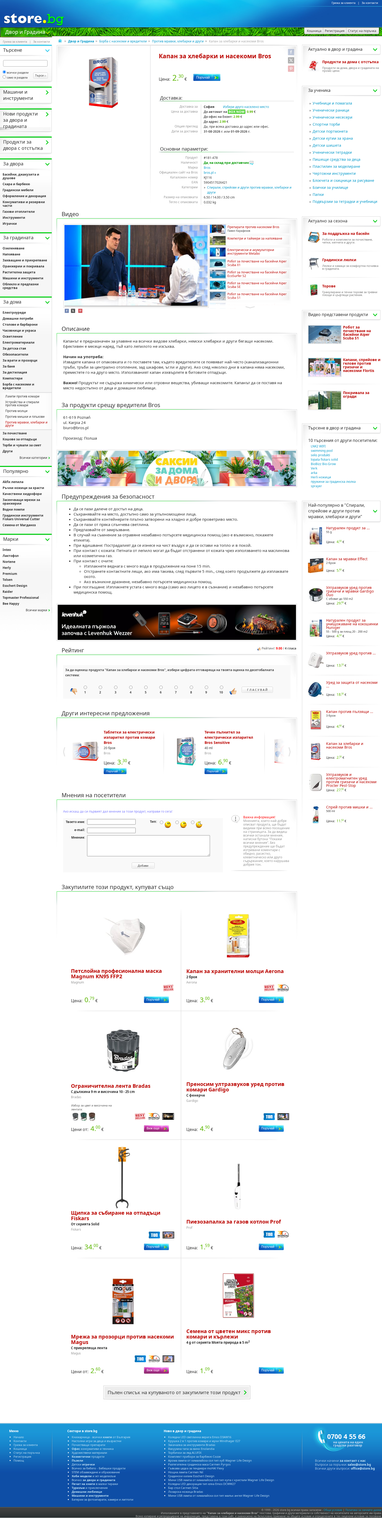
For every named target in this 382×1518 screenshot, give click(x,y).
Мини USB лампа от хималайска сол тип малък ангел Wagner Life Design (218, 1495)
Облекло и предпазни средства (21, 286)
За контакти (370, 3)
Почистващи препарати (88, 1445)
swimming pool (322, 450)
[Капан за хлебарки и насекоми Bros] (103, 82)
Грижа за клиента (343, 3)
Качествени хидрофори (22, 494)
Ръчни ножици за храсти (23, 488)
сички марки (36, 610)
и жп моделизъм (94, 1476)
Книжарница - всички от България (101, 1437)
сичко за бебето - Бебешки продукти (99, 1468)
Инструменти (14, 217)
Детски (83, 1464)
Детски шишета (327, 145)
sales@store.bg (359, 1464)
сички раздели (18, 72)
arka (314, 473)
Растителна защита (19, 272)
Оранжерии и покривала (23, 266)
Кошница (20, 1449)
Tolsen (7, 579)
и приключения (90, 1488)
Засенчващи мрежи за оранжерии (21, 502)
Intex (7, 550)
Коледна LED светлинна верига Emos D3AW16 (199, 1437)
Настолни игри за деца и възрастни (96, 1441)
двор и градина (345, 428)
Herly (7, 567)
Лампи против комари (22, 396)
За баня (9, 366)
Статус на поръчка (27, 1453)
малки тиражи (95, 1484)
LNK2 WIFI (318, 446)
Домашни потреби (18, 318)
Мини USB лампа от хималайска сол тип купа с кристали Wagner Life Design (221, 1480)
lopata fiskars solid (324, 459)
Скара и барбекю (16, 184)
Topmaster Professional (21, 597)
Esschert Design (15, 585)
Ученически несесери (332, 117)
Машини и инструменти (23, 278)
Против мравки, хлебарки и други (178, 41)
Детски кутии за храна (333, 138)
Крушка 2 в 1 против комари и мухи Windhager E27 (204, 1441)
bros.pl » (210, 172)
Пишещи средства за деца (336, 159)
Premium (10, 573)
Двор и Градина (25, 31)
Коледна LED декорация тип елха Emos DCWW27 (201, 1484)
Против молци (16, 411)
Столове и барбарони (20, 324)
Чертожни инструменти (334, 173)
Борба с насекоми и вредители (123, 41)
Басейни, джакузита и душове (21, 176)
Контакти (20, 1441)
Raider (8, 591)
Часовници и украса (19, 330)
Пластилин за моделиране (336, 166)
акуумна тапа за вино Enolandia (191, 1449)
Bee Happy (11, 603)
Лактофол (11, 556)
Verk (314, 468)
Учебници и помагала (332, 103)
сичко (93, 1480)
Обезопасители (15, 354)
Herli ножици (321, 477)
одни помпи (14, 509)
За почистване (15, 433)
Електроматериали (19, 342)
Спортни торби (326, 124)
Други (8, 451)
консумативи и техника (93, 1449)
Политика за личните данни (363, 1510)
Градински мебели (18, 190)
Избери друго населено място (246, 107)
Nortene (9, 561)
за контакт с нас (353, 1460)
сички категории (33, 457)
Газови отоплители (19, 211)
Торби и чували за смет (22, 445)
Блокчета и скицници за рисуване (343, 180)
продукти (88, 1456)
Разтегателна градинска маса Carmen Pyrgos (199, 1464)
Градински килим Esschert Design (191, 1476)
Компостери (13, 378)
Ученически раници (331, 110)
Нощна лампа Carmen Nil (185, 1472)
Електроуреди (14, 312)
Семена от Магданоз (19, 525)
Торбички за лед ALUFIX (184, 1453)
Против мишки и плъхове (25, 416)
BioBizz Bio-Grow (323, 464)
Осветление (13, 336)
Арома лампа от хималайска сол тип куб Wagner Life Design (210, 1460)
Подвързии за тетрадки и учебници (345, 201)
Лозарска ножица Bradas (185, 1492)
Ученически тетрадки (332, 152)
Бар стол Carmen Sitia (183, 1488)
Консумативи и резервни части (24, 204)
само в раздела (17, 77)
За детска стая (14, 348)
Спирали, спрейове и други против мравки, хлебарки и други (336, 510)
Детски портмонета (330, 131)
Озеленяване (13, 248)
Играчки (10, 223)
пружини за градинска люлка (333, 481)
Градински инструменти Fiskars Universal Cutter (23, 517)
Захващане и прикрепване (25, 260)
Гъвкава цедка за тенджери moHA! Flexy (196, 1468)
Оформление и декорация (24, 196)
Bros (207, 167)
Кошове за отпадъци (20, 439)
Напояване (11, 254)
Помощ (19, 1460)
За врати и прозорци (20, 360)
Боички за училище (330, 187)
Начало (19, 1437)
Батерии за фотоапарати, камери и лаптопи (102, 1499)
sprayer (316, 486)
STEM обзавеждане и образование (96, 1472)
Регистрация (22, 1456)
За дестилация (15, 372)
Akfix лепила (13, 482)
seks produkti (320, 455)
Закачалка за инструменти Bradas (191, 1445)
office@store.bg (363, 1468)
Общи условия (333, 1510)
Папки (318, 194)
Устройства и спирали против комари (22, 403)
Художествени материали (89, 1453)
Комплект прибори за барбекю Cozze (194, 1456)
